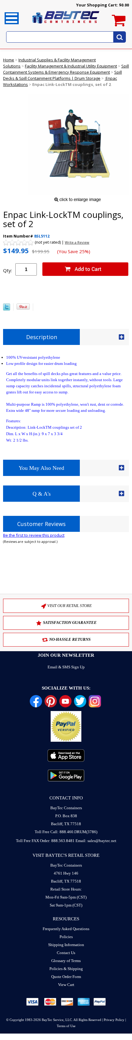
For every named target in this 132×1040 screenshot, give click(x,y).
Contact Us (66, 952)
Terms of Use (66, 1026)
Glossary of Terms (66, 960)
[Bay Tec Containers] (66, 25)
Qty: (7, 270)
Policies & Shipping (66, 968)
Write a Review (77, 242)
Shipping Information (66, 944)
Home (8, 60)
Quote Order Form (66, 976)
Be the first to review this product (33, 535)
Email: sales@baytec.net (96, 840)
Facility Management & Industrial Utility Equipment (71, 66)
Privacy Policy (114, 1020)
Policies (66, 936)
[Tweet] (6, 309)
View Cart (66, 984)
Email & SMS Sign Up (66, 667)
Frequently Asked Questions (66, 928)
